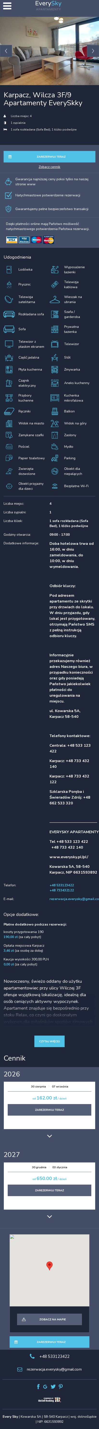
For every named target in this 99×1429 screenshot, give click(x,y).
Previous (6, 51)
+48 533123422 (54, 1356)
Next (93, 51)
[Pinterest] (60, 1387)
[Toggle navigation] (7, 6)
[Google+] (46, 1387)
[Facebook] (38, 1387)
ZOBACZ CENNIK (49, 167)
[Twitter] (53, 1387)
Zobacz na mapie (52, 1319)
